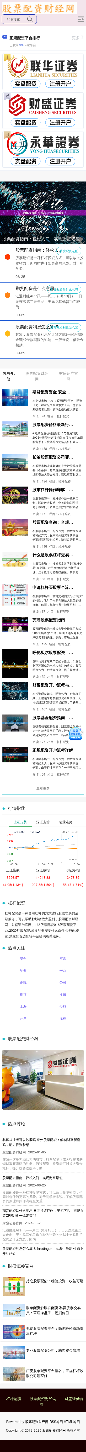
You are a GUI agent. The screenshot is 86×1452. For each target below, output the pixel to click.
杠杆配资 (14, 1398)
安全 (23, 958)
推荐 (23, 994)
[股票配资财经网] (39, 8)
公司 (62, 982)
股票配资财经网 (43, 1398)
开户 (23, 1018)
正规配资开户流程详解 (52, 750)
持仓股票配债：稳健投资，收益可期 (54, 1280)
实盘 (62, 958)
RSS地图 (56, 1421)
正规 (23, 982)
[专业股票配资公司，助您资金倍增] (14, 1352)
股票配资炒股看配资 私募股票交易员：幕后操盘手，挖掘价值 (53, 1310)
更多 (76, 37)
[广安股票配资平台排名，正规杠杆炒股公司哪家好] (14, 1374)
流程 (62, 1018)
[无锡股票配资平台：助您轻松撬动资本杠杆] (14, 1332)
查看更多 (43, 788)
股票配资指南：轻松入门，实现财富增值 (41, 238)
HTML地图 (72, 1421)
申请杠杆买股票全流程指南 (56, 587)
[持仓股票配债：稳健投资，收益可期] (14, 1286)
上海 (23, 1006)
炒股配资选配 (68, 251)
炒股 (62, 1006)
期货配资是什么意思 (64, 289)
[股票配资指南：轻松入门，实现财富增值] (43, 212)
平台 (62, 970)
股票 (62, 994)
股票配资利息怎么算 (64, 327)
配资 (23, 970)
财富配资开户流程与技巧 (54, 685)
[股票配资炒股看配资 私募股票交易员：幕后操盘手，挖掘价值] (14, 1310)
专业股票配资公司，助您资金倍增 (53, 1350)
